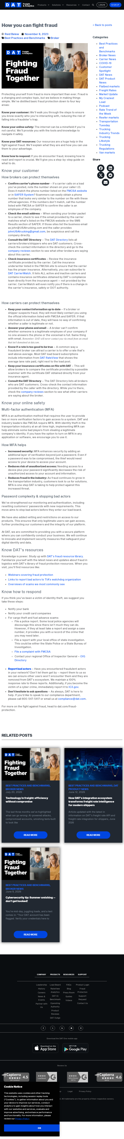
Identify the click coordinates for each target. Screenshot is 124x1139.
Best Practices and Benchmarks (25, 37)
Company (41, 974)
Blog (69, 988)
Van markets (107, 152)
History (41, 988)
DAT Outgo (55, 1018)
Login (102, 5)
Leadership (41, 985)
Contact (86, 5)
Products (42, 5)
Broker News (107, 55)
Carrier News (107, 59)
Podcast (104, 105)
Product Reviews (55, 1012)
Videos (69, 1000)
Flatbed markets (109, 86)
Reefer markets (109, 117)
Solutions (56, 5)
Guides (69, 996)
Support (82, 974)
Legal (70, 1091)
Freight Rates (107, 90)
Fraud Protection (82, 990)
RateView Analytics (55, 990)
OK (39, 1128)
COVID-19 (105, 63)
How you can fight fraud (29, 25)
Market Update (108, 94)
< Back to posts (102, 24)
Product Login (82, 985)
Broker (55, 37)
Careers (41, 992)
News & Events (41, 998)
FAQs (68, 985)
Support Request (82, 997)
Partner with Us (41, 1005)
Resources (71, 5)
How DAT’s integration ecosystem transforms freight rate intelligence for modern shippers (91, 801)
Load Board (55, 985)
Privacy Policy (85, 1091)
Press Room (69, 992)
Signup (115, 5)
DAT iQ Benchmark (55, 997)
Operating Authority (55, 1005)
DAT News (105, 74)
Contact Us (82, 1003)
